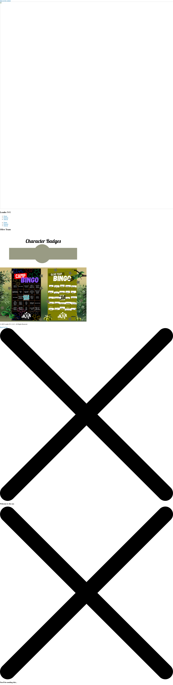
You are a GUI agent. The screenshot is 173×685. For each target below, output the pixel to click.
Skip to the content (5, 1)
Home (5, 216)
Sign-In (6, 219)
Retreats (6, 217)
